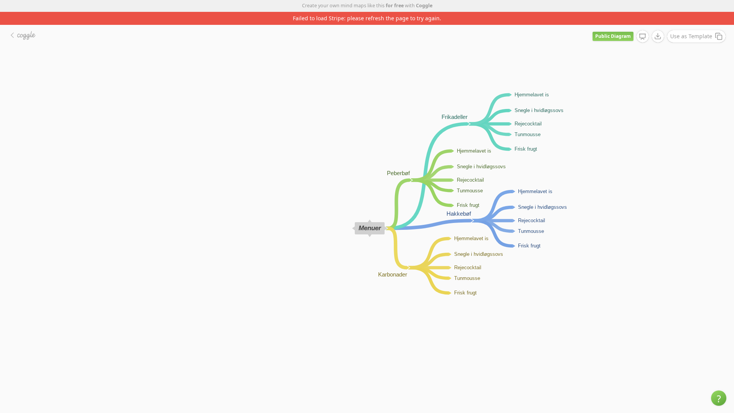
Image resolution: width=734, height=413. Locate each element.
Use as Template (691, 36)
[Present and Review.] (643, 37)
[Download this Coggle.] (658, 36)
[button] (718, 398)
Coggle (424, 5)
